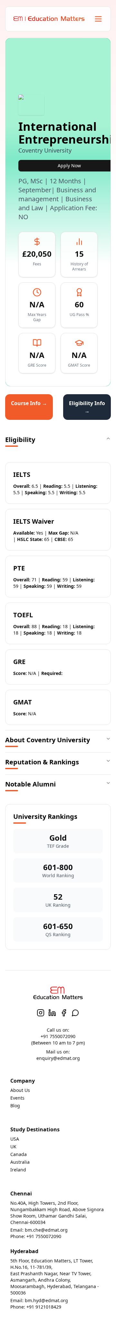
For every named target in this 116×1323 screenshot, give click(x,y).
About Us (20, 1090)
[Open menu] (98, 19)
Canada (18, 1154)
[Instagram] (40, 1013)
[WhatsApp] (75, 1013)
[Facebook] (64, 1013)
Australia (20, 1162)
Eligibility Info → (87, 407)
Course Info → (29, 403)
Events (17, 1098)
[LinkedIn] (52, 1013)
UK (13, 1147)
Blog (15, 1105)
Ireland (18, 1170)
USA (14, 1139)
